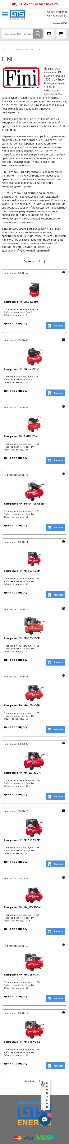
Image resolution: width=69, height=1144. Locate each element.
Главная (6, 49)
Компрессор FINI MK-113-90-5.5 (22, 1042)
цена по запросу (15, 323)
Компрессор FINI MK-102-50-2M (22, 571)
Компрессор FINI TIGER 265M (21, 436)
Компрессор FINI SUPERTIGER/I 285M (25, 503)
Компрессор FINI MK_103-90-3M (22, 907)
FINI (41, 49)
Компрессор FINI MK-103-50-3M (22, 638)
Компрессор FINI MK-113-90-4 (21, 974)
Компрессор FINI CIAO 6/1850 (21, 301)
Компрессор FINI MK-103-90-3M (22, 840)
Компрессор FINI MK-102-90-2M (22, 705)
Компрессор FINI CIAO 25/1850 (21, 369)
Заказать (58, 325)
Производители (25, 49)
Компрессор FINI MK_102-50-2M (22, 772)
